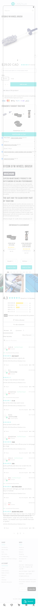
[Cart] (19, 605)
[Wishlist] (11, 605)
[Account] (33, 605)
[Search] (4, 605)
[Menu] (26, 605)
